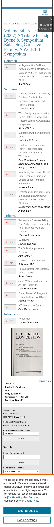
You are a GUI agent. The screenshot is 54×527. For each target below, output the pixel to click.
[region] (27, 500)
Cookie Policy (32, 501)
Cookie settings (16, 497)
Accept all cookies (27, 510)
